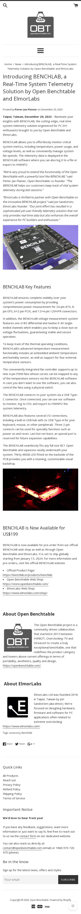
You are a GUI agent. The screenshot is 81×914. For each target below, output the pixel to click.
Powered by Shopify (60, 900)
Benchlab (27, 732)
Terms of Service (14, 798)
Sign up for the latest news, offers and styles (32, 870)
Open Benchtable (39, 900)
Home (8, 64)
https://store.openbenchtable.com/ (25, 584)
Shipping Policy (12, 794)
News (18, 64)
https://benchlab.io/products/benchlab (27, 575)
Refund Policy (11, 789)
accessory (15, 732)
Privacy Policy (12, 785)
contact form (28, 836)
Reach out (9, 780)
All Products (10, 775)
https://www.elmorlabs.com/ (21, 726)
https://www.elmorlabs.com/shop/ (25, 593)
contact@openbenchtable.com (22, 848)
